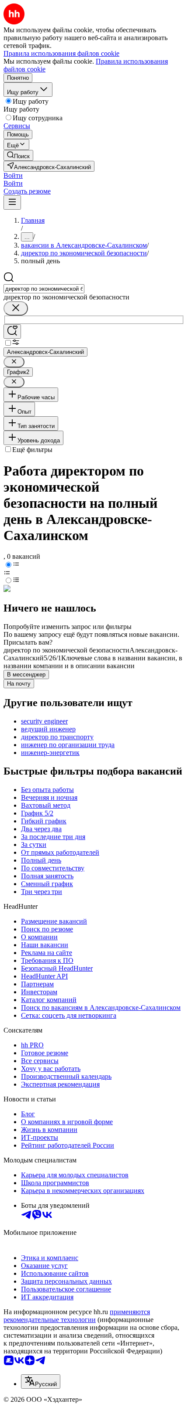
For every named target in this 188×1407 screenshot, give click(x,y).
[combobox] (43, 288)
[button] (13, 175)
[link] (18, 155)
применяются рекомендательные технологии (76, 1315)
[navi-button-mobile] (12, 202)
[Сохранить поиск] (12, 331)
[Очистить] (15, 308)
